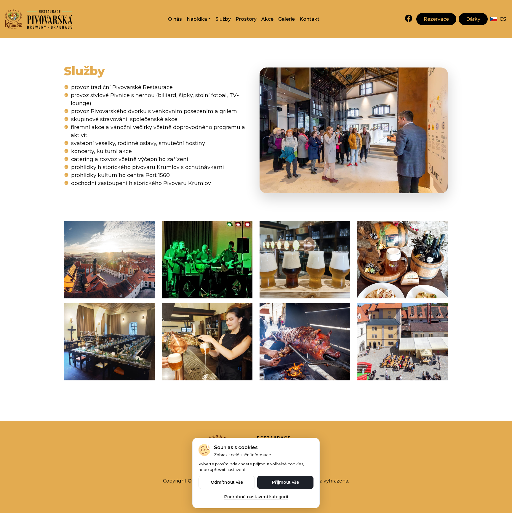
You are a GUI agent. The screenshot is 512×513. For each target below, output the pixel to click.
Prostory (246, 19)
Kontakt (309, 19)
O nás (175, 19)
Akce (267, 19)
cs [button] (503, 19)
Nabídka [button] (197, 19)
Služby (223, 19)
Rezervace (436, 19)
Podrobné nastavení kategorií (256, 496)
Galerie (286, 19)
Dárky (473, 19)
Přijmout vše (285, 482)
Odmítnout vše (227, 482)
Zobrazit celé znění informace (242, 454)
